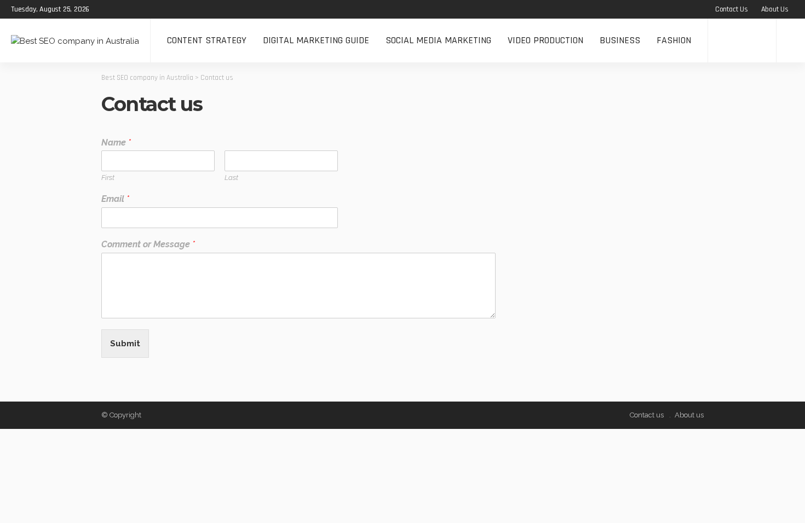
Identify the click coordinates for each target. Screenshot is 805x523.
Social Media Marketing (438, 40)
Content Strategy (206, 40)
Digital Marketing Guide (316, 40)
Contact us (731, 9)
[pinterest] (133, 9)
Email (115, 199)
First (107, 177)
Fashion (674, 40)
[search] (791, 40)
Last (231, 177)
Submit (125, 343)
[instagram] (147, 9)
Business (620, 40)
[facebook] (104, 9)
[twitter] (119, 9)
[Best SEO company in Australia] (75, 40)
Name (116, 142)
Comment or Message (148, 244)
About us (775, 9)
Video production (545, 40)
